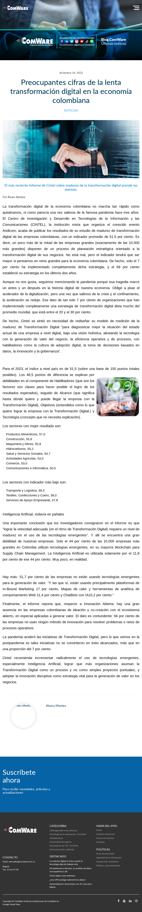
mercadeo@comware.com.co (22, 862)
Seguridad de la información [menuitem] (109, 858)
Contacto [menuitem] (100, 842)
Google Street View (11, 904)
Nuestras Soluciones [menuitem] (105, 834)
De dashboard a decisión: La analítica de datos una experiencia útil (71, 870)
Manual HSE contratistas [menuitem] (107, 862)
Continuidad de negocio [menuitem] (61, 842)
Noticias (71, 110)
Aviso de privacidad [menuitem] (105, 854)
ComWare (18, 901)
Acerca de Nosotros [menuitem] (105, 838)
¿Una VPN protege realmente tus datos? (68, 880)
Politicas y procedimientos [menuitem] (108, 866)
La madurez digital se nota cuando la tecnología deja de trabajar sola (66, 862)
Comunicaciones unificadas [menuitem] (62, 850)
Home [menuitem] (99, 830)
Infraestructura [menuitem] (56, 838)
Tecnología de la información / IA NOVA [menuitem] (68, 834)
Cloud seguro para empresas (62, 876)
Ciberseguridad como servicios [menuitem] (63, 830)
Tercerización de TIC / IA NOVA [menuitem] (64, 846)
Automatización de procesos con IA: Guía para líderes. (71, 885)
